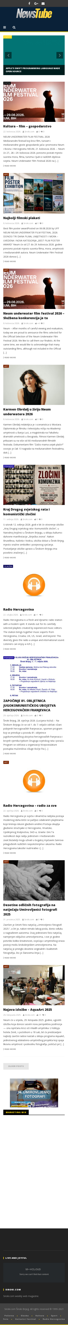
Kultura (39, 1315)
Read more (10, 166)
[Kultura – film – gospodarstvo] (34, 102)
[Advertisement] (28, 1171)
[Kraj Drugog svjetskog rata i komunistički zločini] (34, 485)
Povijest (9, 466)
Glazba (8, 566)
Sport (54, 1315)
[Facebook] (29, 3)
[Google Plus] (36, 3)
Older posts (16, 1066)
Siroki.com (29, 131)
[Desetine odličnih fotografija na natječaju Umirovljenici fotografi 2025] (34, 880)
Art (6, 174)
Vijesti (7, 37)
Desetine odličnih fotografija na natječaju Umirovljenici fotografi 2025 (30, 909)
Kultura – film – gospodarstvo (27, 126)
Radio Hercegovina (18, 609)
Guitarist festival (25, 1319)
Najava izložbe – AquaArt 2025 (27, 1009)
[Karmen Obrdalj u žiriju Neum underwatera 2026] (34, 385)
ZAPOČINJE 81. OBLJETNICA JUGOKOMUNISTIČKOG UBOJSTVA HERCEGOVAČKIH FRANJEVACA (29, 705)
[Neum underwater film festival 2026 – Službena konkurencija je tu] (34, 289)
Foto (7, 83)
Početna (9, 1315)
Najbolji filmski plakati (21, 218)
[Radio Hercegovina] (34, 585)
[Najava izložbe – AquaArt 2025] (34, 985)
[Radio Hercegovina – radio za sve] (34, 781)
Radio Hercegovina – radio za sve (30, 805)
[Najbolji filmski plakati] (34, 193)
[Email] (43, 3)
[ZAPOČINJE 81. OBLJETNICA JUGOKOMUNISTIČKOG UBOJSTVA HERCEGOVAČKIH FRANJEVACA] (34, 676)
